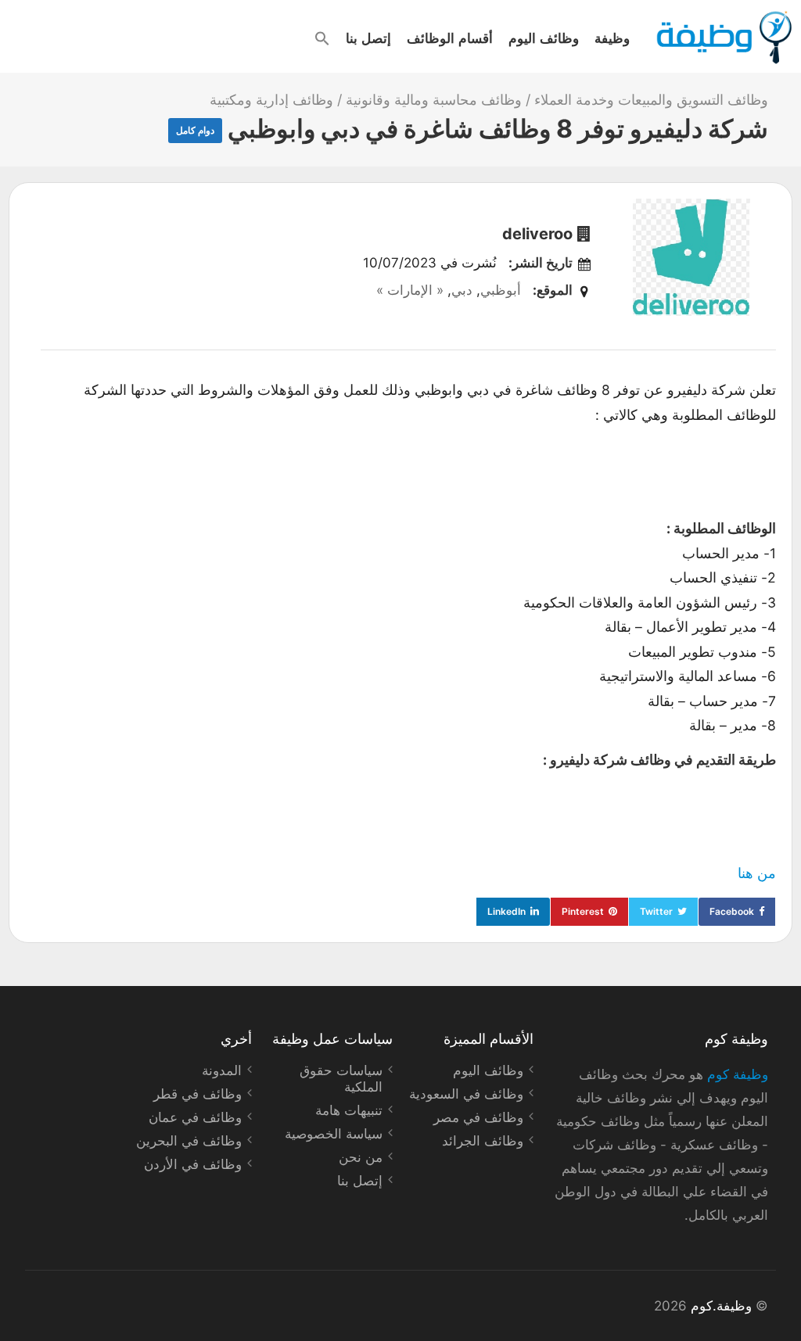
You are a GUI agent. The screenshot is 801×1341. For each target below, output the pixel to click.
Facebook (731, 911)
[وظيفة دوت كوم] (723, 37)
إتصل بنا (368, 37)
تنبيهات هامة (349, 1110)
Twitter (656, 911)
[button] (322, 38)
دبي (461, 290)
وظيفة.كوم (721, 1306)
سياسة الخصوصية (334, 1134)
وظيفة (612, 37)
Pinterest (583, 911)
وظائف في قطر (197, 1094)
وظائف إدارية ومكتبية (271, 99)
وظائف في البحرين (189, 1141)
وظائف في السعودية (466, 1094)
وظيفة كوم (737, 1074)
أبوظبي (500, 290)
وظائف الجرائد (482, 1141)
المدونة (222, 1070)
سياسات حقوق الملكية (341, 1079)
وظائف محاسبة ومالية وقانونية (434, 99)
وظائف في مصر (478, 1117)
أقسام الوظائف (450, 37)
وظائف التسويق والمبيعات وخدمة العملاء (651, 99)
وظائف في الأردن (193, 1164)
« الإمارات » (410, 290)
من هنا (757, 873)
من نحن (361, 1157)
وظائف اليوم (543, 37)
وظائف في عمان (195, 1117)
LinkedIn (506, 911)
